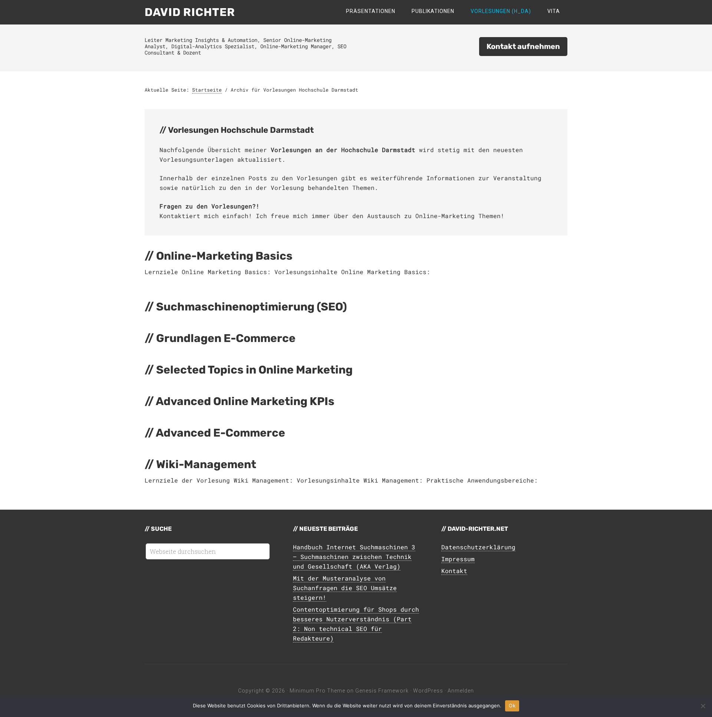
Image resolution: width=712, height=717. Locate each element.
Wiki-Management (206, 464)
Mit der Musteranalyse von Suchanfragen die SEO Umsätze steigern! (345, 587)
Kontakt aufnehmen (523, 46)
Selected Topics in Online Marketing (254, 369)
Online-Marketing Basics (224, 256)
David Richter (190, 12)
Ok (512, 705)
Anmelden (461, 691)
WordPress (428, 691)
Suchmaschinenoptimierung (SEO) (251, 306)
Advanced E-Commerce (220, 433)
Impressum (458, 559)
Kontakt (454, 571)
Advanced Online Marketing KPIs (245, 401)
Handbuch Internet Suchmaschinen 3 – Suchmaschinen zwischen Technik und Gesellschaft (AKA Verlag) (354, 556)
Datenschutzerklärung (478, 547)
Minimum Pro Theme (317, 691)
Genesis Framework (382, 691)
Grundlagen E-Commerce (226, 338)
